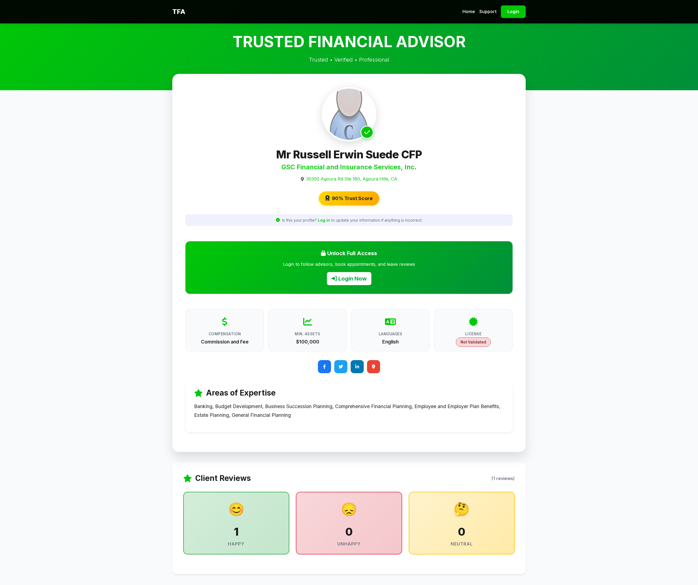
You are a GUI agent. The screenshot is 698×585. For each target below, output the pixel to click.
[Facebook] (324, 366)
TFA (178, 12)
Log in (324, 220)
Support (488, 11)
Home (468, 11)
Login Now (352, 278)
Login (513, 11)
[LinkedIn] (357, 366)
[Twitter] (340, 366)
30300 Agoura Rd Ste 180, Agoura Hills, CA (351, 179)
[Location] (373, 366)
